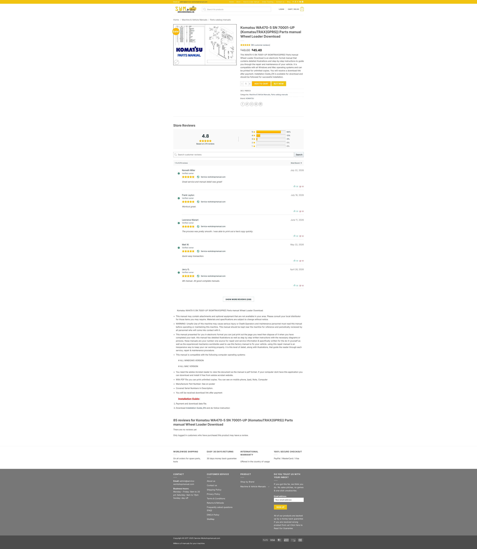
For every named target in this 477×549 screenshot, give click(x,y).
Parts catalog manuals (220, 19)
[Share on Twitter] (247, 104)
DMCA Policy (213, 515)
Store (238, 2)
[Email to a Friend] (252, 104)
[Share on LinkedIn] (260, 104)
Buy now (279, 84)
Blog (288, 2)
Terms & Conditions (216, 498)
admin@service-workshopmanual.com (193, 2)
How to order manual (251, 2)
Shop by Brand (247, 482)
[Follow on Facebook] (293, 2)
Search (299, 154)
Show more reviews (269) (238, 299)
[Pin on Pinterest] (256, 104)
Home (231, 2)
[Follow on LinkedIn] (302, 2)
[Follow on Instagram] (295, 2)
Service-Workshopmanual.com (207, 538)
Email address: (280, 496)
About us (211, 481)
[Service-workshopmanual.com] (198, 177)
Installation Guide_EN (196, 408)
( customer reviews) (260, 45)
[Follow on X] (297, 2)
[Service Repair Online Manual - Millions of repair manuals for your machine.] (185, 9)
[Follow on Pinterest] (300, 2)
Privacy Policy (213, 494)
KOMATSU (250, 98)
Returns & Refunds (215, 503)
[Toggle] (268, 486)
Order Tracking (267, 2)
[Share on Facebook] (243, 104)
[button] (281, 9)
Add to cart (261, 84)
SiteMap (210, 519)
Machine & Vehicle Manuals (194, 19)
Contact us (280, 2)
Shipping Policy (214, 489)
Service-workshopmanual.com (213, 177)
